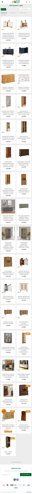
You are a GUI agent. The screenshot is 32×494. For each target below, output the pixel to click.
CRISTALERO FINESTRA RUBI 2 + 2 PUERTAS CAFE (8, 401)
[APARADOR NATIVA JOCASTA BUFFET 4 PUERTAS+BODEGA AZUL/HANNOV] (8, 51)
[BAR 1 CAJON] (8, 442)
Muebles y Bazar (12, 12)
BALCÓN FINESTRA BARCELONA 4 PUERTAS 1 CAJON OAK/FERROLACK (23, 218)
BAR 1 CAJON (8, 452)
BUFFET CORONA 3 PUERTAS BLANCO (23, 88)
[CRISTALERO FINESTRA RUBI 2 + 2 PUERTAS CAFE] (8, 390)
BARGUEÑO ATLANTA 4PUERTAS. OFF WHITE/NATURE (24, 376)
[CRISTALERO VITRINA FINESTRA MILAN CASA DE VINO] (8, 338)
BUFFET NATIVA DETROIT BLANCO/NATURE (24, 323)
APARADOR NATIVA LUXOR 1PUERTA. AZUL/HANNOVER (23, 62)
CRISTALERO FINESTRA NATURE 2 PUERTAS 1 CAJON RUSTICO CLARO (8, 191)
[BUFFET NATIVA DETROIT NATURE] (8, 312)
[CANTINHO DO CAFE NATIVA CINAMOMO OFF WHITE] (8, 365)
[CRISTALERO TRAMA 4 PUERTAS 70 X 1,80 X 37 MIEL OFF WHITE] (8, 101)
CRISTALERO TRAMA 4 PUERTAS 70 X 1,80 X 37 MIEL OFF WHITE (8, 113)
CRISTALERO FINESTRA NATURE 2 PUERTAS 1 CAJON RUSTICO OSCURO (8, 164)
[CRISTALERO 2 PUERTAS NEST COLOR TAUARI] (23, 127)
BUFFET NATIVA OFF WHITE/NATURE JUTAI (23, 297)
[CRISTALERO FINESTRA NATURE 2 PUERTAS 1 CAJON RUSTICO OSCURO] (8, 152)
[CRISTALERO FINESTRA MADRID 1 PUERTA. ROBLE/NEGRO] (23, 338)
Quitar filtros (4, 14)
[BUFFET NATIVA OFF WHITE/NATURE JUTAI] (23, 287)
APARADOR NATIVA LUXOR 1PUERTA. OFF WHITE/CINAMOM (24, 35)
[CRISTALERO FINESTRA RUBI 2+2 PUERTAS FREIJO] (23, 179)
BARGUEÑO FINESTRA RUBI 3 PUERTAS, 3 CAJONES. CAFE (23, 163)
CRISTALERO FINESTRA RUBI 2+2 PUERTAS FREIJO (23, 190)
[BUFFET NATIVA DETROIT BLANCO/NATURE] (23, 312)
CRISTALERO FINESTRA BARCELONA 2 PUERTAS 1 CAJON (24, 245)
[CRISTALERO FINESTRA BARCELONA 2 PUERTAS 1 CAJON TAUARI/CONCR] (8, 233)
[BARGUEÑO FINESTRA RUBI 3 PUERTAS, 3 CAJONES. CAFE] (23, 152)
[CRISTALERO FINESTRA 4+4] (23, 390)
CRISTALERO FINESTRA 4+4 (24, 400)
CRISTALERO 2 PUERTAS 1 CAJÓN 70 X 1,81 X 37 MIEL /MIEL (23, 113)
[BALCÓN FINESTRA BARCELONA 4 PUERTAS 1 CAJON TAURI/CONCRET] (8, 206)
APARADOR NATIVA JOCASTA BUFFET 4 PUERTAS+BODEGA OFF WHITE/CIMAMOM (8, 36)
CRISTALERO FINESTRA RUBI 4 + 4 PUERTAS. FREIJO (8, 273)
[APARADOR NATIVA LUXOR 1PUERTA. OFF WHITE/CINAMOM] (23, 24)
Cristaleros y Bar (22, 12)
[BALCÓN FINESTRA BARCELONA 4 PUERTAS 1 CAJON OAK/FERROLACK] (23, 206)
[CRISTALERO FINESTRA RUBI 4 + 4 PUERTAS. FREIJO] (8, 261)
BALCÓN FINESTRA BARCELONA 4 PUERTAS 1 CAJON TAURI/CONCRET (8, 218)
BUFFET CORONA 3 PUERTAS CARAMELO (8, 88)
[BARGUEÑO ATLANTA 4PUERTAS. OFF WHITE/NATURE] (23, 365)
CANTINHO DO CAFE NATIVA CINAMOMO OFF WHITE (8, 376)
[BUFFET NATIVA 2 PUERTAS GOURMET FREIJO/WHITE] (23, 261)
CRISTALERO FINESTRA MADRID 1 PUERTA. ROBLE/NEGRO (24, 350)
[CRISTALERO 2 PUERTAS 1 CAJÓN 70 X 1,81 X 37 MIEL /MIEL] (23, 101)
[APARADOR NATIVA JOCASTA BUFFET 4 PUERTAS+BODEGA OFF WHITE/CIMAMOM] (8, 24)
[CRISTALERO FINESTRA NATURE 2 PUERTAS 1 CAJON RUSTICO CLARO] (8, 179)
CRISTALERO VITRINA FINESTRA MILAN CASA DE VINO (8, 349)
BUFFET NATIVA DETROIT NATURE (8, 322)
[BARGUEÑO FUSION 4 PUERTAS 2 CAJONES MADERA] (8, 415)
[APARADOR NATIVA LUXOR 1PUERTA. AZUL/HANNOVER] (23, 51)
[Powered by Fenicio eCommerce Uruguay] (29, 492)
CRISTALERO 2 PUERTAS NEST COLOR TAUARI (23, 138)
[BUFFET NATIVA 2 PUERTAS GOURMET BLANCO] (8, 287)
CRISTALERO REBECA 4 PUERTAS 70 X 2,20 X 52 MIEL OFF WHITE (8, 138)
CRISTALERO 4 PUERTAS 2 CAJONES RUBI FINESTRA (24, 426)
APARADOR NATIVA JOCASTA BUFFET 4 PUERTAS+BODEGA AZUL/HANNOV (8, 63)
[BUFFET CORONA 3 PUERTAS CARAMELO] (8, 78)
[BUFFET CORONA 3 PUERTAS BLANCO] (23, 78)
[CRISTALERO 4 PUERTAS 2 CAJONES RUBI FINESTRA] (23, 415)
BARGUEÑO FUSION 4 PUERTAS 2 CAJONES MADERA (8, 426)
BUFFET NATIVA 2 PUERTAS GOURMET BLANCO (8, 298)
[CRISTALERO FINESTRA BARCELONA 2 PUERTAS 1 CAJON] (23, 233)
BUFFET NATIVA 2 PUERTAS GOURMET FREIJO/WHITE (24, 273)
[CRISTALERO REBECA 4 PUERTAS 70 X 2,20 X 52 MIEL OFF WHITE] (8, 127)
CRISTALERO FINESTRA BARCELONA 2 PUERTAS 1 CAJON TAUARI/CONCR (8, 246)
